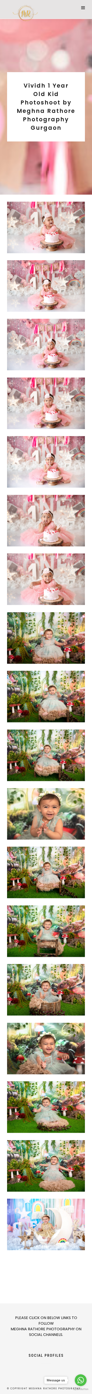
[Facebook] (38, 1366)
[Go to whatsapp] (81, 1380)
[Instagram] (54, 1366)
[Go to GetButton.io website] (80, 1389)
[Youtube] (46, 1366)
